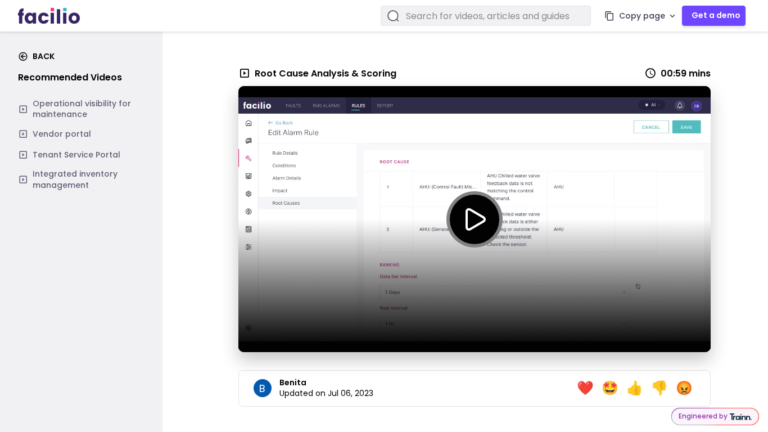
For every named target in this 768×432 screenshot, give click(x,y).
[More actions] (672, 16)
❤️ (585, 388)
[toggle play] (474, 219)
